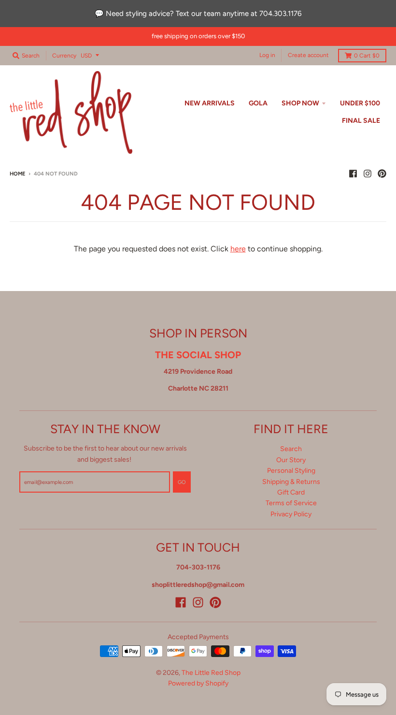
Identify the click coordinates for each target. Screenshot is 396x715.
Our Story (291, 460)
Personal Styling (291, 471)
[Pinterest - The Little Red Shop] (382, 173)
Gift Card (291, 492)
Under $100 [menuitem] (360, 103)
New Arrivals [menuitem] (209, 103)
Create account (308, 55)
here (238, 248)
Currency (64, 55)
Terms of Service (291, 503)
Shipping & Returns (291, 482)
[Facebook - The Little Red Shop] (353, 173)
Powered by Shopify (198, 683)
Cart (367, 55)
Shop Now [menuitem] (300, 103)
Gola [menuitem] (258, 103)
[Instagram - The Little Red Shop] (367, 173)
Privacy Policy (290, 514)
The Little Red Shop (211, 673)
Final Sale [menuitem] (361, 121)
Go (182, 482)
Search (291, 449)
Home (17, 174)
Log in (267, 55)
